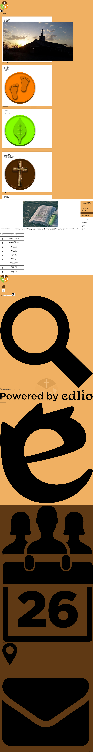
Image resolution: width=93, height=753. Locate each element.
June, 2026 (83, 228)
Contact (90, 751)
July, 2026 (83, 229)
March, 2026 (84, 223)
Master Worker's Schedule (9, 157)
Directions (18, 665)
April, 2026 (83, 225)
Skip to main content (3, 0)
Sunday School (7, 112)
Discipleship (7, 67)
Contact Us (7, 20)
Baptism (6, 68)
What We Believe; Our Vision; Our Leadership (12, 17)
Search (1, 295)
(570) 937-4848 (18, 389)
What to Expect (7, 18)
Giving (6, 70)
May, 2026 (83, 226)
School (3, 291)
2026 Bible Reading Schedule (9, 156)
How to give (7, 197)
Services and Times (8, 19)
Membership (7, 69)
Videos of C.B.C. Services (9, 154)
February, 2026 (84, 222)
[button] (5, 13)
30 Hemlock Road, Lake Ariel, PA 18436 (6, 389)
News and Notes (7, 21)
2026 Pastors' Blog (8, 155)
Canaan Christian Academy (9, 113)
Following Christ (7, 66)
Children (6, 110)
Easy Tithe (6, 196)
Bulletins (6, 153)
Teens (6, 111)
